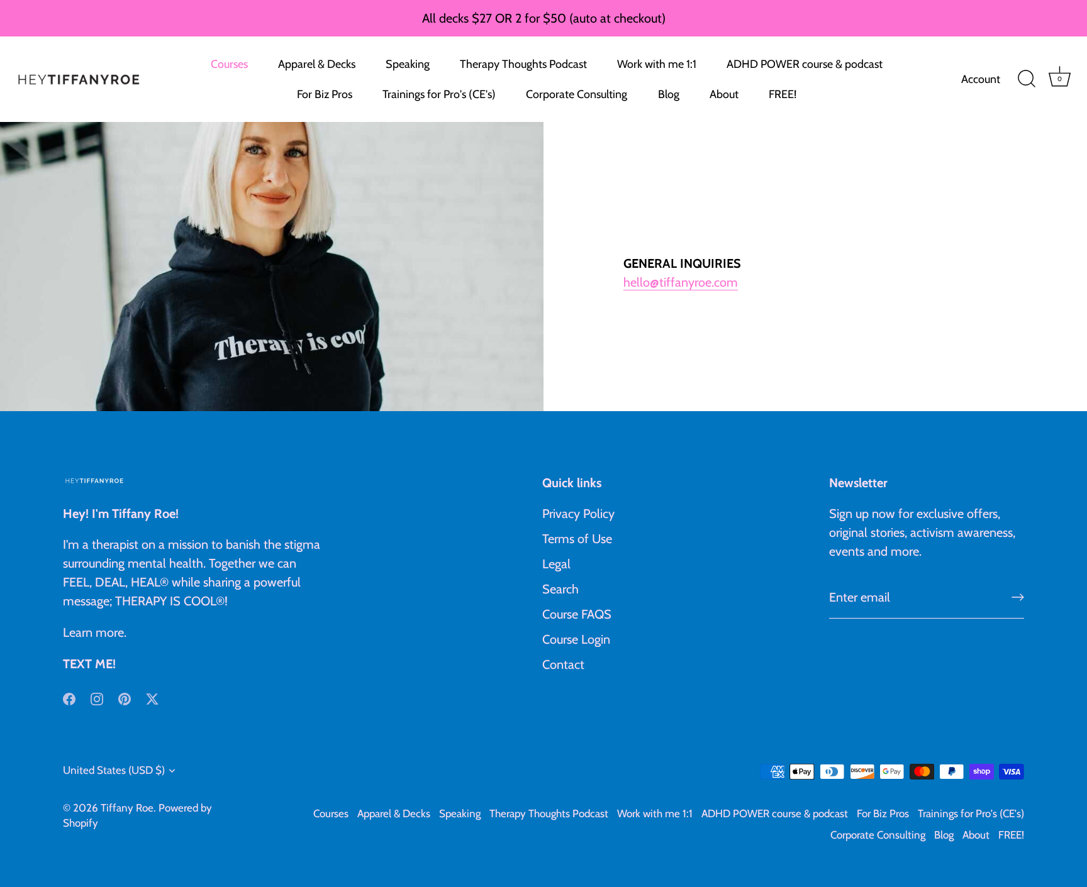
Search (560, 589)
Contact (563, 664)
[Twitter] (152, 697)
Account (980, 79)
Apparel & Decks (316, 64)
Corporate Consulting (576, 94)
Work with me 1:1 (656, 64)
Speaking (408, 64)
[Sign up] (1018, 597)
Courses (229, 64)
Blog (668, 94)
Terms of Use (577, 538)
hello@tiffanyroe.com (680, 282)
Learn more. (94, 632)
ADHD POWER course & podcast (805, 64)
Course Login (576, 639)
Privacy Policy (578, 513)
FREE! (782, 94)
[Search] (1026, 79)
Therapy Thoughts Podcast (523, 64)
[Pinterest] (124, 697)
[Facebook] (69, 697)
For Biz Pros (324, 94)
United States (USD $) (114, 770)
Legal (556, 563)
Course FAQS (576, 614)
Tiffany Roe (127, 808)
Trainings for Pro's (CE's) (439, 94)
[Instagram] (97, 697)
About (724, 94)
